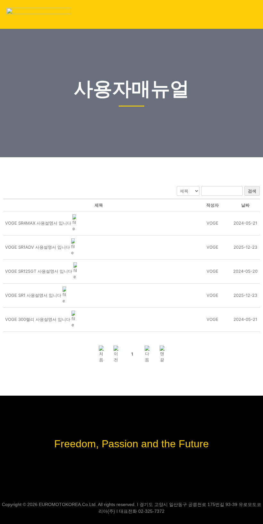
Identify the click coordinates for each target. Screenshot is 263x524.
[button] (252, 14)
